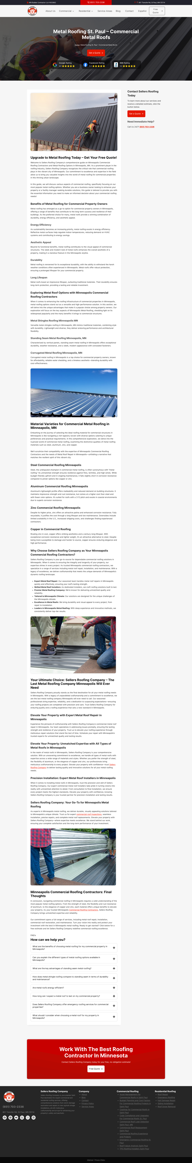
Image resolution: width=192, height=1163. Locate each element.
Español (142, 11)
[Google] (22, 1118)
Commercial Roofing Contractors (83, 910)
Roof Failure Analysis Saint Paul (134, 1146)
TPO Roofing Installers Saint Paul (134, 1149)
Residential (84, 11)
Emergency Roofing (166, 1097)
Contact (129, 11)
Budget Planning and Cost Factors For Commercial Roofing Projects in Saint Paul (135, 1103)
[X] (10, 1118)
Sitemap (90, 1160)
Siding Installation (165, 1103)
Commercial (65, 11)
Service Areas (105, 11)
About (84, 1094)
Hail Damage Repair (166, 1100)
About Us (50, 11)
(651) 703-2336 (147, 127)
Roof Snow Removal (167, 1106)
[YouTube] (16, 1118)
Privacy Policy (88, 1103)
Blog (118, 11)
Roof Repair (163, 1094)
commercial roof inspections (89, 814)
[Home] (32, 11)
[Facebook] (5, 1118)
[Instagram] (28, 1118)
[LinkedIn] (34, 1118)
